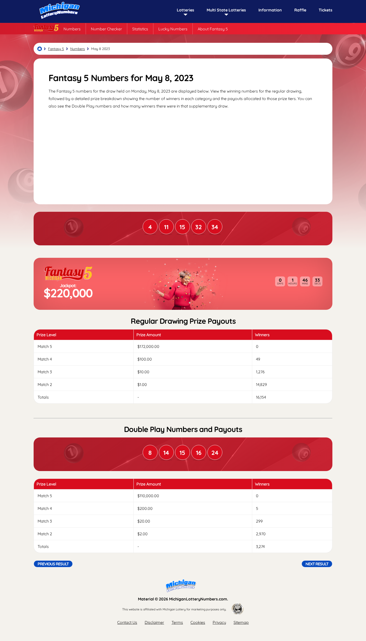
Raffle (300, 9)
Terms (177, 622)
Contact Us (127, 622)
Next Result (316, 563)
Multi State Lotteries (226, 9)
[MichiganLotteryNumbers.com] (58, 20)
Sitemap (241, 622)
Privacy (219, 622)
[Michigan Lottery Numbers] (39, 49)
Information (270, 9)
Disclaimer (154, 622)
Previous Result (53, 563)
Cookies (197, 622)
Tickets (325, 9)
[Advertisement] (183, 152)
